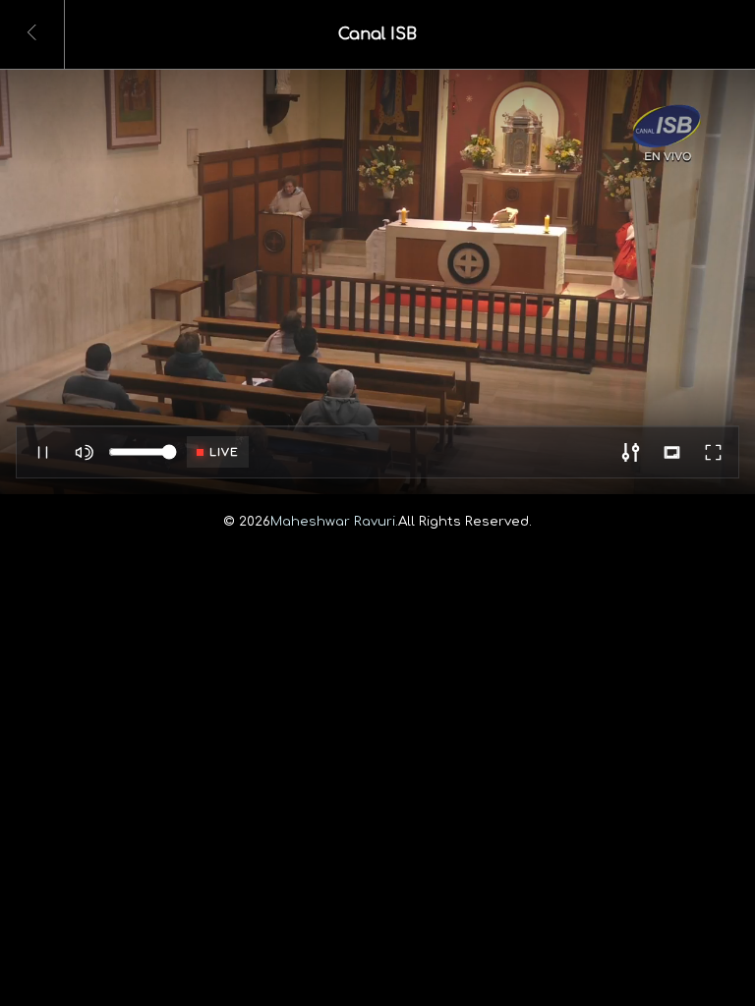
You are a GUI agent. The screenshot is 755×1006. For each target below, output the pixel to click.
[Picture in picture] (671, 452)
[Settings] (630, 452)
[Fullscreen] (712, 452)
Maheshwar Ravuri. (334, 521)
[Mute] (83, 452)
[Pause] (42, 452)
